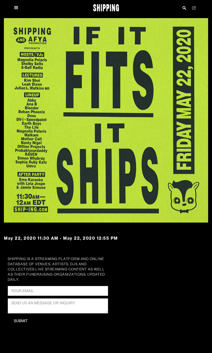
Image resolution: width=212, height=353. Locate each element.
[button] (19, 8)
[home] (106, 8)
